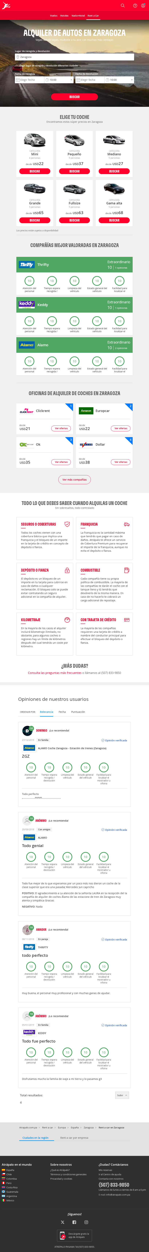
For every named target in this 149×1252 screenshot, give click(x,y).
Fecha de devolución (86, 73)
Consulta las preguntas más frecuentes (55, 673)
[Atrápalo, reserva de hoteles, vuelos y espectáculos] (6, 5)
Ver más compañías (75, 479)
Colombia (11, 1178)
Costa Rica (11, 1187)
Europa (62, 1127)
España (75, 1127)
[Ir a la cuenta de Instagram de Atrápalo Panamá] (86, 1222)
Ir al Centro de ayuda (110, 1174)
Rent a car (47, 1127)
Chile (9, 1174)
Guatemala (12, 1191)
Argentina (11, 1196)
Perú (8, 1183)
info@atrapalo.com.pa (118, 1194)
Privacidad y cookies (61, 1178)
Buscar (74, 96)
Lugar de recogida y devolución (32, 51)
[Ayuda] (135, 5)
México (10, 1200)
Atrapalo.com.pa (28, 1127)
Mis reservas (105, 1170)
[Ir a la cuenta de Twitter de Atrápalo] (63, 1222)
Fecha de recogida (25, 73)
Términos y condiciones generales (68, 1174)
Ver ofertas (61, 428)
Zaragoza (89, 1127)
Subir (120, 1095)
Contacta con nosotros (111, 1178)
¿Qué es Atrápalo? (60, 1170)
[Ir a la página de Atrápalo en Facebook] (75, 1222)
